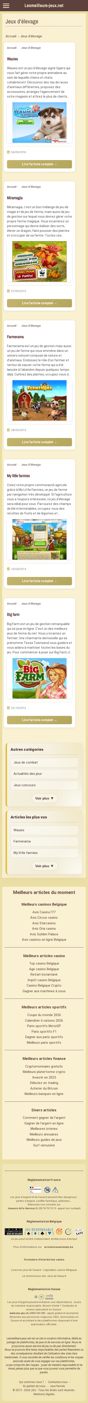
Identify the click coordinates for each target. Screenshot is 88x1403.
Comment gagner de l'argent (44, 1118)
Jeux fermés (57, 1386)
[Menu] (6, 6)
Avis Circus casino (44, 918)
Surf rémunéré (44, 1145)
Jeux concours (25, 785)
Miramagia (15, 197)
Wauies (12, 58)
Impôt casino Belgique (44, 980)
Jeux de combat (26, 762)
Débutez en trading (44, 1083)
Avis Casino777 (44, 912)
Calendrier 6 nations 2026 (44, 1021)
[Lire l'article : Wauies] (39, 122)
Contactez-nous (58, 1382)
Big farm (13, 614)
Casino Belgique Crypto (44, 985)
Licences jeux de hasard (26, 1270)
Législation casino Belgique (60, 1270)
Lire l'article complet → (39, 164)
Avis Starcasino (44, 923)
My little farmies (18, 475)
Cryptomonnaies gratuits (44, 1066)
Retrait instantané (44, 974)
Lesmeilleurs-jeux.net (44, 5)
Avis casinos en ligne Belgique (44, 940)
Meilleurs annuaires (44, 1134)
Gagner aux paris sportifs (44, 1037)
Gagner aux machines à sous (44, 991)
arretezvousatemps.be (58, 1247)
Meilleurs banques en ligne (44, 1094)
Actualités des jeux (28, 774)
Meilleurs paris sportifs (44, 1043)
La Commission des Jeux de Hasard (44, 1276)
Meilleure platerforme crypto (44, 1072)
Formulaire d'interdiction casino (44, 1259)
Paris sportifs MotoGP (44, 1026)
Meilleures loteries (44, 1129)
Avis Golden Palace (44, 934)
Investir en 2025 (44, 1077)
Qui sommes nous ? (31, 1382)
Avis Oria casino (44, 929)
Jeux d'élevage (31, 47)
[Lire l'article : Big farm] (39, 678)
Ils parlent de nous (34, 1386)
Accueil (11, 47)
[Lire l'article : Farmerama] (39, 400)
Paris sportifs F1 (44, 1032)
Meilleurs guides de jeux (44, 1140)
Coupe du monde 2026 (44, 1015)
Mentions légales (44, 1394)
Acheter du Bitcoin (44, 1088)
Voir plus (44, 798)
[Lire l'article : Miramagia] (39, 261)
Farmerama (15, 336)
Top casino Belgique (44, 963)
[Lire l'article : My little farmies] (39, 539)
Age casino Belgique (44, 969)
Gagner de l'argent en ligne (44, 1123)
